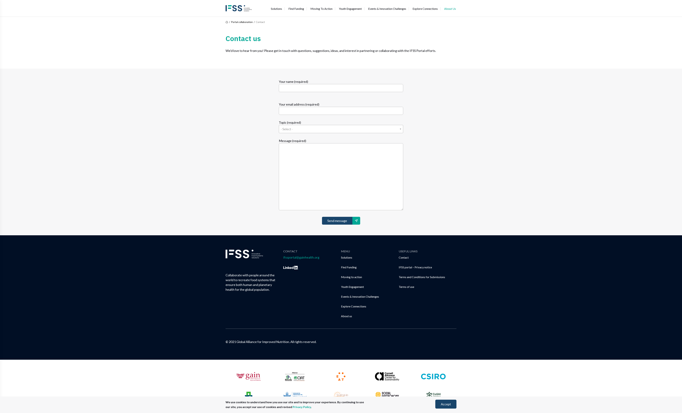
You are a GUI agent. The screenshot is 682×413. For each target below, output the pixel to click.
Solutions (276, 8)
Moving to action (321, 8)
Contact (404, 257)
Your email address (299, 104)
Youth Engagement (350, 8)
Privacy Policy (302, 407)
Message (292, 141)
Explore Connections (425, 8)
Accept (446, 404)
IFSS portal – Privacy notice (415, 267)
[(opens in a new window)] (290, 267)
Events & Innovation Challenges (387, 8)
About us (450, 8)
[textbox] (341, 129)
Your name (293, 82)
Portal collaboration (242, 22)
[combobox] (341, 129)
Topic (290, 122)
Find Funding (296, 8)
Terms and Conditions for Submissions (422, 277)
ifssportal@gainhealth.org (301, 257)
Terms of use (406, 286)
